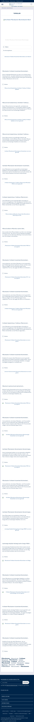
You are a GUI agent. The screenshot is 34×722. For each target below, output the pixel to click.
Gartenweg (6, 661)
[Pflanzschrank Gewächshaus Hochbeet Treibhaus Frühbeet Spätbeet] (17, 95)
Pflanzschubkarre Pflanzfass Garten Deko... (13, 228)
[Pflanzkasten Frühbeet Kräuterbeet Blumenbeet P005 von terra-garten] (17, 472)
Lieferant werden (5, 711)
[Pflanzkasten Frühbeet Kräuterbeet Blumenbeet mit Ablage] (17, 567)
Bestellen (25, 682)
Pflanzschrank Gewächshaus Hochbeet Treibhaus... (15, 102)
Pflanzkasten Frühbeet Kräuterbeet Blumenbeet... (15, 71)
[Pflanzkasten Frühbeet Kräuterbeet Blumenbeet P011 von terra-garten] (17, 283)
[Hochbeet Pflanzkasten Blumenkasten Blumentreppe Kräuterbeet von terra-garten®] (17, 29)
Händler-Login (13, 711)
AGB (29, 713)
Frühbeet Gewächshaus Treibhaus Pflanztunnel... (15, 197)
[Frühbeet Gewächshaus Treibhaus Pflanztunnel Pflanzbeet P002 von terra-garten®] (17, 189)
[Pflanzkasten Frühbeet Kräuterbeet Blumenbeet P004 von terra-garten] (17, 409)
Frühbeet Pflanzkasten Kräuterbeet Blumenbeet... (15, 606)
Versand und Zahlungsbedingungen (24, 711)
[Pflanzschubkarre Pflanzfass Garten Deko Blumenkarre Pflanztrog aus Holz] (17, 220)
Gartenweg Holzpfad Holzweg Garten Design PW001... (16, 543)
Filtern (6, 47)
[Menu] (2, 4)
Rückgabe (11, 713)
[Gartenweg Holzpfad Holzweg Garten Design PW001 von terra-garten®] (17, 535)
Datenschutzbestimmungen (12, 685)
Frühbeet (22, 658)
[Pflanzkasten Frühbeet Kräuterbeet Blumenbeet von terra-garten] (17, 346)
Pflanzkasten (6, 658)
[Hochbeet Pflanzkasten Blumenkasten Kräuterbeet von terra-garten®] (17, 158)
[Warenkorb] (31, 4)
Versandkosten (22, 717)
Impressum (12, 716)
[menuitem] (2, 4)
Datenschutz (5, 713)
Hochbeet (21, 660)
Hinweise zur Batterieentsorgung (20, 713)
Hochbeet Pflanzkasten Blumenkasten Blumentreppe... (17, 39)
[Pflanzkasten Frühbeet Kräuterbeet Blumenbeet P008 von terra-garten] (17, 252)
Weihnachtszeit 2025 (20, 716)
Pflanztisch (6, 666)
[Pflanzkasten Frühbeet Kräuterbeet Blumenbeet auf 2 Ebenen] (17, 63)
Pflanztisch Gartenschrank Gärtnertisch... (13, 386)
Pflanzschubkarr (15, 666)
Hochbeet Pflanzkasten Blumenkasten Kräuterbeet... (16, 165)
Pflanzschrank (15, 658)
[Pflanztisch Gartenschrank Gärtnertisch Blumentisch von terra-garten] (17, 378)
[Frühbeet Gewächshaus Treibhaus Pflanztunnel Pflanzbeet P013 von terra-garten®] (17, 315)
